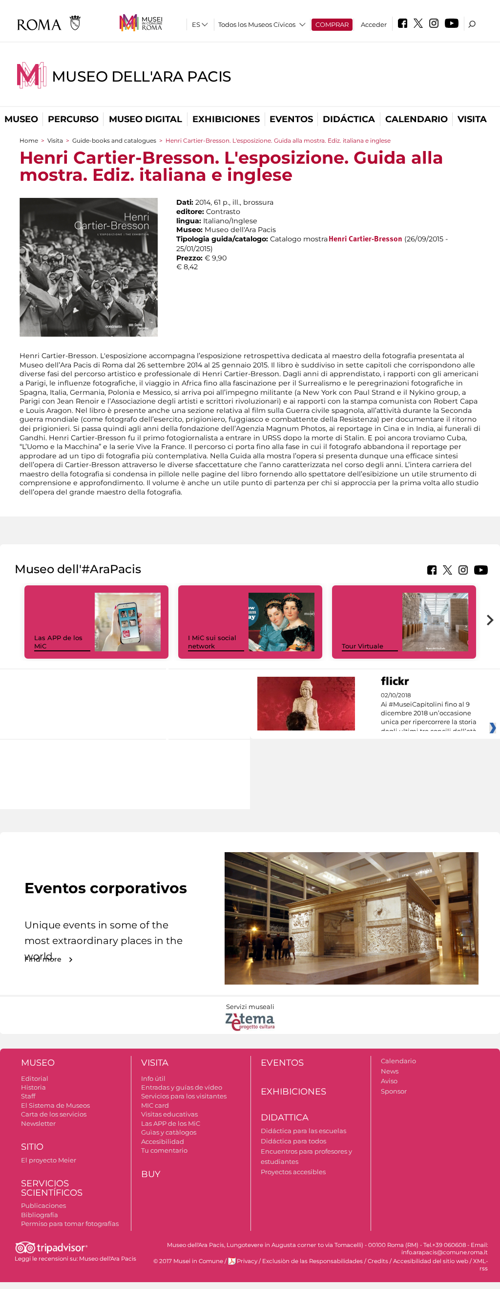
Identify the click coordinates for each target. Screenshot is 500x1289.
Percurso (73, 119)
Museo (21, 119)
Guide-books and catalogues (114, 140)
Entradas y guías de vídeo (181, 1087)
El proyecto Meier (48, 1160)
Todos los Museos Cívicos (256, 24)
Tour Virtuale (362, 646)
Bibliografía (39, 1215)
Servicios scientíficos (52, 1188)
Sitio (32, 1146)
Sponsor (394, 1091)
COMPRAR (332, 24)
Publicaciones (43, 1205)
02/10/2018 (429, 713)
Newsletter (38, 1123)
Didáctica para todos (293, 1141)
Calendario (416, 119)
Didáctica (349, 119)
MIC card (155, 1105)
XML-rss (480, 1265)
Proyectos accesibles (293, 1172)
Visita (472, 119)
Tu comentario (164, 1150)
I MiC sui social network (212, 642)
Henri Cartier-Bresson (365, 239)
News (389, 1071)
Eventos (291, 119)
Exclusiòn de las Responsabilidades (312, 1261)
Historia (33, 1087)
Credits (378, 1261)
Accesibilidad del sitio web (430, 1261)
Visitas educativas (169, 1114)
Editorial (34, 1078)
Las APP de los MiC (170, 1123)
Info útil (153, 1078)
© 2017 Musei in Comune (188, 1261)
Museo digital (145, 119)
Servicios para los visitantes (184, 1096)
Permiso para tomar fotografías (70, 1223)
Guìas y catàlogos (168, 1132)
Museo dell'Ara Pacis (141, 76)
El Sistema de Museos (55, 1105)
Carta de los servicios (53, 1114)
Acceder (374, 24)
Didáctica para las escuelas (303, 1131)
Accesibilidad (162, 1141)
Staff (28, 1096)
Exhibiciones (226, 119)
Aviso (389, 1081)
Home (29, 140)
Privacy (247, 1261)
